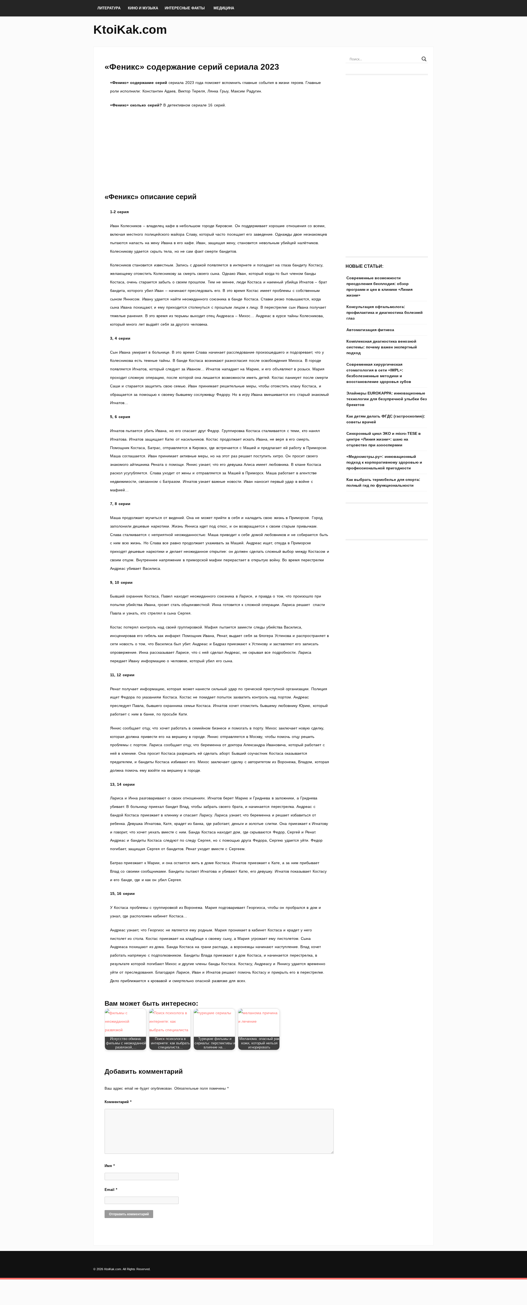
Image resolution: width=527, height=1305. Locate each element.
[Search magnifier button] (424, 59)
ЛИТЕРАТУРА (108, 8)
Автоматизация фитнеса (370, 330)
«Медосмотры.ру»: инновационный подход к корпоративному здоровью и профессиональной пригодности (384, 462)
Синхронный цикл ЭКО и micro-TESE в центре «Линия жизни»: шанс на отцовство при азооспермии (383, 439)
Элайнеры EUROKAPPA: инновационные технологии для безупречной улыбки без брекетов (386, 399)
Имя (110, 1166)
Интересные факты (185, 8)
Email (111, 1190)
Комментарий (118, 1102)
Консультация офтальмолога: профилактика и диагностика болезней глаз (384, 312)
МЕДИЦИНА (224, 8)
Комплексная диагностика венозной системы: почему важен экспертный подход (381, 347)
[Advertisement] (220, 150)
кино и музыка (143, 8)
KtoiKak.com (130, 29)
